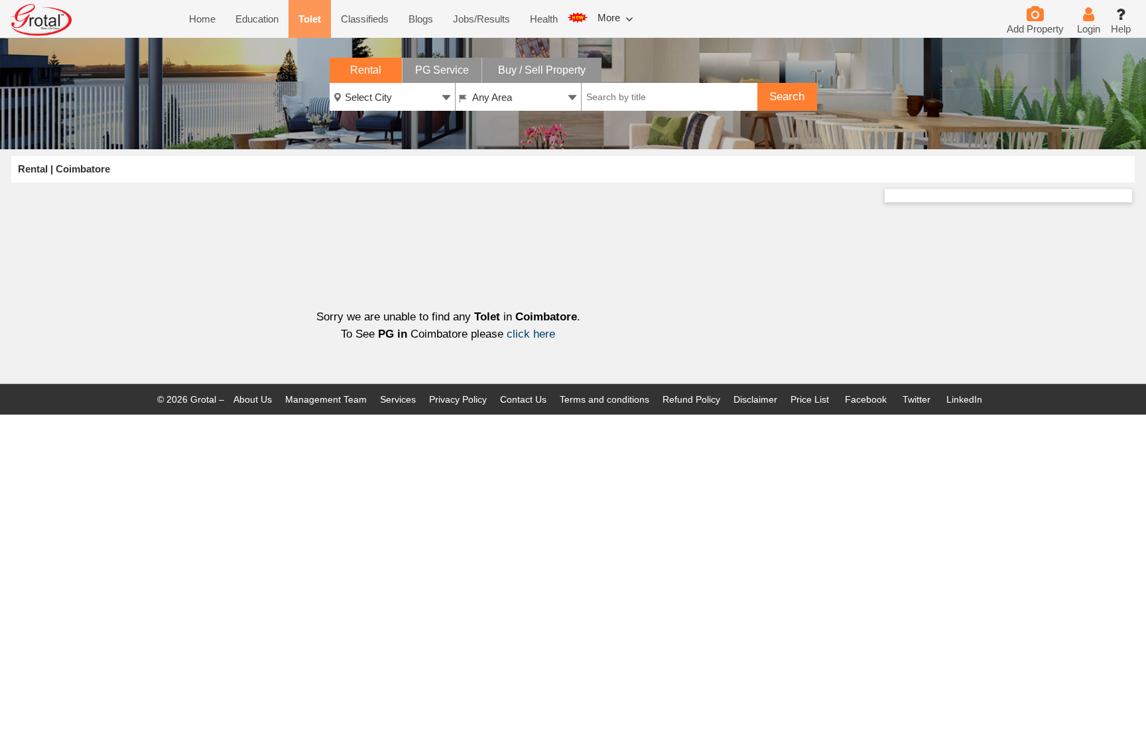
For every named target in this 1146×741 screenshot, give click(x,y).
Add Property (1035, 28)
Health (544, 19)
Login (1088, 28)
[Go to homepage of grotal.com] (41, 33)
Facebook (864, 399)
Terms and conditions (604, 399)
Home (202, 19)
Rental (365, 70)
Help (1121, 28)
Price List (810, 399)
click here (531, 334)
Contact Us (523, 399)
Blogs (421, 19)
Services (398, 399)
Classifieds (365, 19)
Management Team (326, 399)
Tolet (309, 19)
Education (257, 19)
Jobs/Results (481, 19)
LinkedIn (963, 399)
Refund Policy (691, 399)
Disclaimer (755, 399)
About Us (252, 399)
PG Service (442, 70)
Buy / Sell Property (542, 70)
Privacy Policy (458, 399)
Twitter (915, 399)
